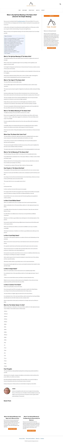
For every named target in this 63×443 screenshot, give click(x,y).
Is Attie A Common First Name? (10, 50)
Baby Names (24, 10)
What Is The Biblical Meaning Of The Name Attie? (14, 41)
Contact (43, 10)
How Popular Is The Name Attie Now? (11, 45)
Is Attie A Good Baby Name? (9, 47)
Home (20, 10)
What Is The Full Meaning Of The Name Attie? (13, 43)
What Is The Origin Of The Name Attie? (12, 39)
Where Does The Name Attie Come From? (12, 42)
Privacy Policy (31, 10)
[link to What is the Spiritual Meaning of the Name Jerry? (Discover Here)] (12, 409)
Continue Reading (12, 428)
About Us (37, 10)
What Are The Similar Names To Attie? (11, 51)
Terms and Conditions (30, 438)
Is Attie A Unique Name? (9, 49)
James (13, 388)
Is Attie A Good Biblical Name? (10, 46)
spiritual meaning (21, 21)
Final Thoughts (7, 53)
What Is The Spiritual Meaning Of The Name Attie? (14, 38)
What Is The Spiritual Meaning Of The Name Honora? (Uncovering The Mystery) (31, 418)
